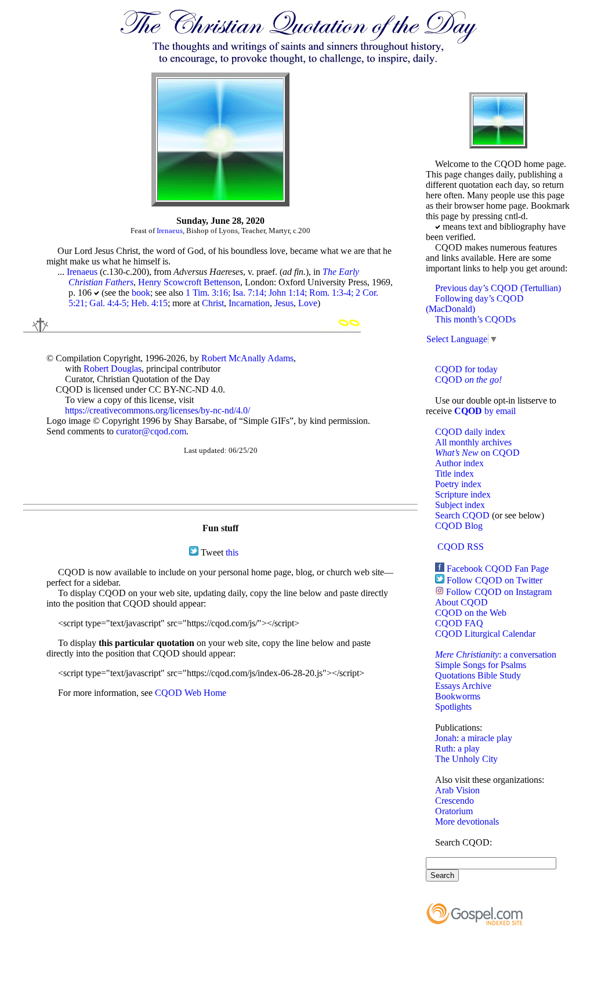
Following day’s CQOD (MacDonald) (475, 303)
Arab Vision (457, 790)
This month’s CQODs (475, 319)
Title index (454, 473)
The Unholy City (466, 759)
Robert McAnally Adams (247, 358)
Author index (459, 463)
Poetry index (458, 484)
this (232, 552)
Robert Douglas (113, 368)
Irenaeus (170, 230)
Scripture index (463, 494)
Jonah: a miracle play (473, 738)
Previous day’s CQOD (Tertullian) (498, 288)
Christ (213, 303)
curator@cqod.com (151, 431)
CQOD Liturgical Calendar (485, 634)
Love (307, 303)
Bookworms (457, 696)
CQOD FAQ (459, 623)
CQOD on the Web (470, 613)
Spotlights (453, 707)
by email (485, 411)
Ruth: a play (457, 748)
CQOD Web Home (190, 693)
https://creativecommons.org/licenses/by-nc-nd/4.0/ (157, 410)
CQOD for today (466, 369)
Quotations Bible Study (478, 675)
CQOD (468, 379)
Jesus (284, 303)
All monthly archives (473, 442)
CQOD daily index (470, 432)
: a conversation (495, 654)
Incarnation (249, 303)
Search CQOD (462, 515)
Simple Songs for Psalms (480, 665)
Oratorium (454, 811)
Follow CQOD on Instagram (499, 592)
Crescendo (454, 801)
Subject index (460, 505)
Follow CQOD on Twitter (494, 580)
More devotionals (467, 821)
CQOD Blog (459, 526)
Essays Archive (463, 686)
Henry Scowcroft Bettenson (189, 282)
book (141, 293)
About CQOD (461, 602)
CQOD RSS (460, 547)
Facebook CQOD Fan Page (498, 569)
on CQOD (477, 453)
